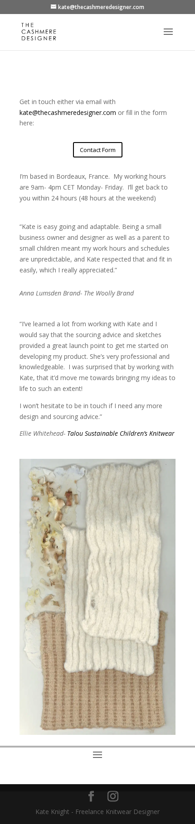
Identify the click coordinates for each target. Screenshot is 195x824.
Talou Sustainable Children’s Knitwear (121, 433)
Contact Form (98, 150)
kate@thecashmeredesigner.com (68, 112)
